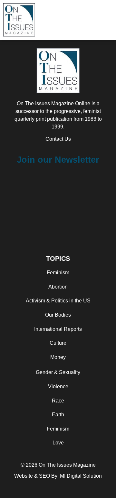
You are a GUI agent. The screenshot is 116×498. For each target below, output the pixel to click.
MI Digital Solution (81, 476)
